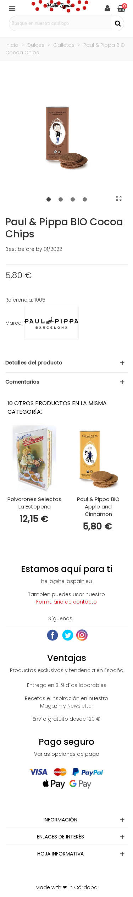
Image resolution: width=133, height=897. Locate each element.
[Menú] (12, 8)
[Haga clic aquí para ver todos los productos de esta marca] (51, 323)
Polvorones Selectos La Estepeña (34, 502)
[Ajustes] (107, 8)
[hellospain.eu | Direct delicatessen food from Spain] (60, 8)
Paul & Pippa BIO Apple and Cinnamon (98, 506)
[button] (48, 200)
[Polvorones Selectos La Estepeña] (34, 458)
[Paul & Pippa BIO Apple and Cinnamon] (98, 458)
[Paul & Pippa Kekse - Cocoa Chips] (118, 198)
